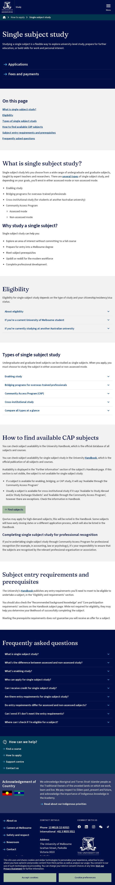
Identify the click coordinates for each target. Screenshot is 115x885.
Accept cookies (30, 877)
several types (70, 176)
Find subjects (15, 510)
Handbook (91, 458)
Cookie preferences (85, 877)
